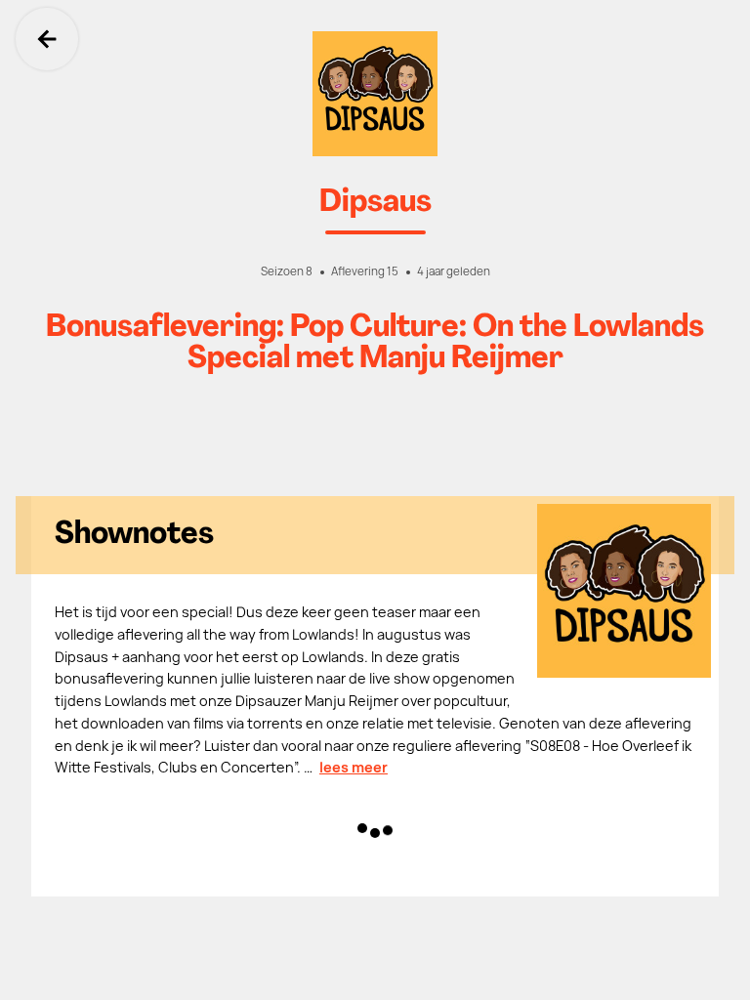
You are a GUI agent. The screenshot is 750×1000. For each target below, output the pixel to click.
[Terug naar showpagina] (375, 93)
